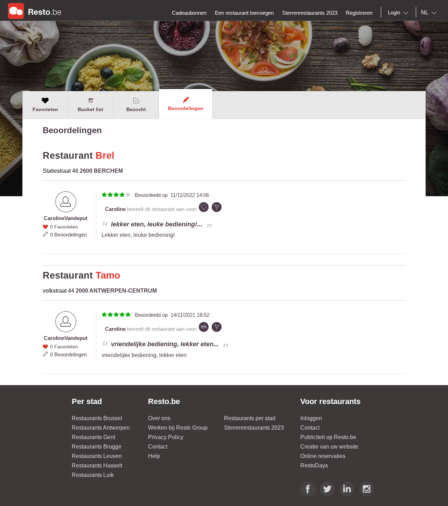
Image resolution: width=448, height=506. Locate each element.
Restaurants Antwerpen (101, 428)
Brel (105, 155)
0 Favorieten (64, 227)
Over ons (159, 418)
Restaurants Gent (93, 437)
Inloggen (311, 418)
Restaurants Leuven (97, 456)
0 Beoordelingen (68, 235)
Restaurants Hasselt (97, 466)
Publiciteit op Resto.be (328, 437)
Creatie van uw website (329, 447)
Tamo (108, 275)
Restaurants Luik (93, 475)
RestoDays (314, 466)
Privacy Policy (165, 437)
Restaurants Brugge (96, 447)
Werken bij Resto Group (178, 428)
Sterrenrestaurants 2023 (254, 428)
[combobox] (399, 12)
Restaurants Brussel (97, 418)
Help (154, 456)
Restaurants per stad (249, 418)
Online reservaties (322, 456)
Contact (157, 447)
